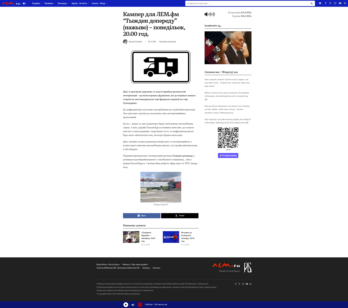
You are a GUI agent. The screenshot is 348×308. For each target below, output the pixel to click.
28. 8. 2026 (145, 245)
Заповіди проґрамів (167, 42)
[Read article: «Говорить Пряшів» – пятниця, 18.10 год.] (131, 237)
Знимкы (146, 268)
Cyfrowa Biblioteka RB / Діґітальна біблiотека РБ (118, 268)
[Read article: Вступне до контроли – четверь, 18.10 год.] (171, 237)
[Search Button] (312, 3)
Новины (49, 3)
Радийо (36, 3)
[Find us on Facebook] (325, 3)
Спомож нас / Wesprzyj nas (221, 72)
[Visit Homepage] (11, 3)
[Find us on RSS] (345, 3)
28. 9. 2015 (152, 42)
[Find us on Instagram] (335, 3)
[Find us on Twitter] (330, 3)
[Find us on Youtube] (340, 3)
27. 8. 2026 (185, 245)
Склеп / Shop (98, 3)
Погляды (62, 3)
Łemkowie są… (213, 25)
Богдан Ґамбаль (135, 42)
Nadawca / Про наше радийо (135, 264)
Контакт (156, 268)
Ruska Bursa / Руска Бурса (108, 264)
